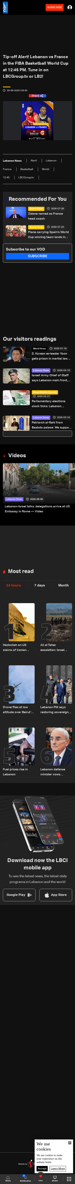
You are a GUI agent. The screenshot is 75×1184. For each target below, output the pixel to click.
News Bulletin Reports (45, 392)
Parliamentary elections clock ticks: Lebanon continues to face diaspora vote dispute (51, 404)
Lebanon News (41, 370)
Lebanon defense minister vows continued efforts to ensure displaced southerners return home (54, 772)
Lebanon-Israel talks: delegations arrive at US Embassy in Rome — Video (37, 509)
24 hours (13, 585)
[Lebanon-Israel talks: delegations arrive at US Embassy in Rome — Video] (39, 488)
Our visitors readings (29, 339)
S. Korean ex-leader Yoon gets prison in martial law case (50, 356)
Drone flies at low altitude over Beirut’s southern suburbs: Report (18, 710)
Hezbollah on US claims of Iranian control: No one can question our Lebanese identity (17, 648)
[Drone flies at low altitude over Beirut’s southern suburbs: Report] (19, 690)
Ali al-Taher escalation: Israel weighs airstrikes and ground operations (55, 648)
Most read (21, 571)
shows (55, 1181)
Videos (17, 455)
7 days (39, 585)
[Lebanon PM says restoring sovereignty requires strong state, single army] (56, 690)
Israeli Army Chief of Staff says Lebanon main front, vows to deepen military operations (50, 378)
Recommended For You (38, 199)
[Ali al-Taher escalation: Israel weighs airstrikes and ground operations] (56, 628)
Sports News (36, 209)
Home (8, 1181)
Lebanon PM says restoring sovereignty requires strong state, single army (55, 710)
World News (39, 349)
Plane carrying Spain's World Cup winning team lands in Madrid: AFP (48, 235)
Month (63, 585)
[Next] (70, 488)
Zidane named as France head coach (45, 216)
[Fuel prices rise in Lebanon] (19, 752)
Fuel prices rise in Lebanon (15, 772)
